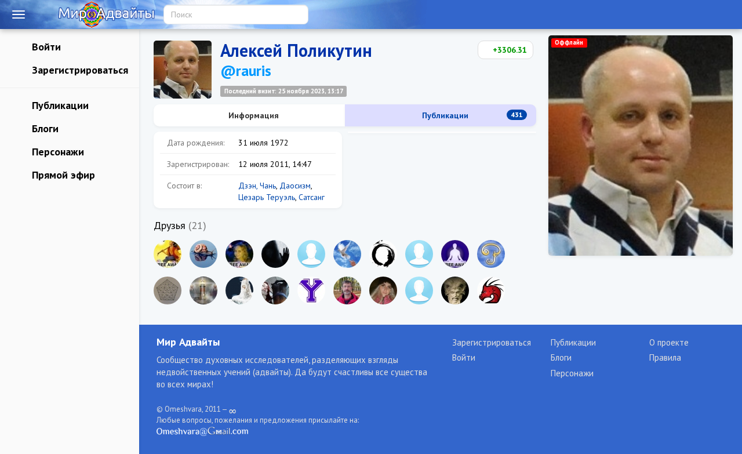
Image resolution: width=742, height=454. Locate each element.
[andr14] (347, 290)
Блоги (44, 128)
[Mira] (275, 290)
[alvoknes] (419, 254)
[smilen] (167, 254)
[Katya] (383, 290)
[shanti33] (239, 290)
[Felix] (455, 290)
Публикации (59, 105)
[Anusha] (347, 254)
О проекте (669, 342)
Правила (665, 357)
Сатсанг (312, 197)
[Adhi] (491, 254)
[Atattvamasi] (383, 254)
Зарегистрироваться (78, 70)
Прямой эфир (62, 174)
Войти (45, 46)
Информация (252, 115)
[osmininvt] (167, 290)
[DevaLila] (419, 290)
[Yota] (311, 290)
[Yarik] (311, 254)
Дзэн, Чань (257, 185)
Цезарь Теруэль (266, 197)
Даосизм (295, 185)
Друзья (170, 225)
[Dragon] (491, 290)
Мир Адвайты (188, 341)
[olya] (455, 254)
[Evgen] (203, 254)
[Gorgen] (203, 290)
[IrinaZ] (239, 254)
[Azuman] (275, 254)
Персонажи (56, 151)
